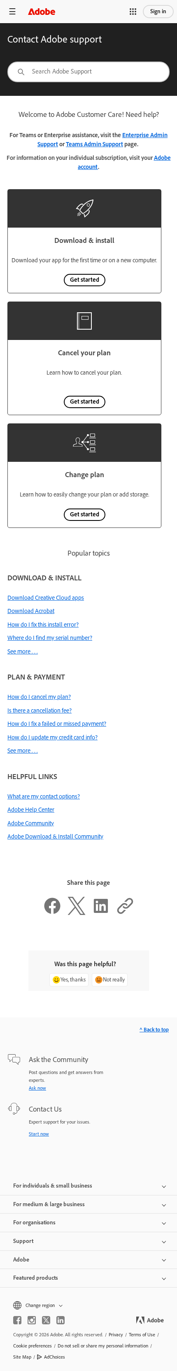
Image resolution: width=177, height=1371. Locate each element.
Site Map (22, 1357)
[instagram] (32, 1320)
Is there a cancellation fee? (39, 710)
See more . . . (22, 651)
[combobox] (88, 72)
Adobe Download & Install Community (55, 836)
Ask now (37, 1088)
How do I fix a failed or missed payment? (56, 723)
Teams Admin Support (94, 144)
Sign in (158, 11)
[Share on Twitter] (77, 913)
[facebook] (17, 1320)
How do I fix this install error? (43, 624)
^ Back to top (154, 1029)
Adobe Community (30, 823)
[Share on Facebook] (52, 913)
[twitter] (46, 1320)
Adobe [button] (21, 1259)
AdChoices (54, 1357)
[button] (133, 11)
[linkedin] (60, 1320)
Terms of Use (142, 1335)
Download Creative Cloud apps (45, 597)
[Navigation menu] (12, 11)
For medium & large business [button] (49, 1204)
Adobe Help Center (30, 809)
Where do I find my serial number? (49, 638)
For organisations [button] (34, 1222)
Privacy (116, 1335)
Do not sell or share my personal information (103, 1346)
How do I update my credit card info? (52, 737)
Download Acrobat (30, 611)
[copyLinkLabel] (125, 913)
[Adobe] (41, 11)
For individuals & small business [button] (52, 1185)
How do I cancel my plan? (39, 697)
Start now (39, 1134)
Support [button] (23, 1241)
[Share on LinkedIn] (101, 913)
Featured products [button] (35, 1277)
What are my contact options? (43, 796)
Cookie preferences (32, 1346)
